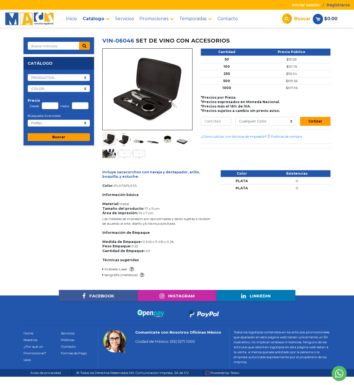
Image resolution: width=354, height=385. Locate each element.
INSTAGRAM (181, 296)
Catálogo (93, 18)
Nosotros (30, 340)
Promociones (153, 18)
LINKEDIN (260, 296)
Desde (34, 106)
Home (28, 333)
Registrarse (338, 4)
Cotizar (315, 121)
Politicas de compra (286, 136)
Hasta (64, 106)
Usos (27, 360)
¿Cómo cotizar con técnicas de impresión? (234, 136)
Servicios (124, 18)
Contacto (227, 18)
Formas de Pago (74, 353)
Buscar (58, 137)
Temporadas (193, 18)
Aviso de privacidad (45, 373)
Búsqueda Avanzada (44, 115)
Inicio (71, 18)
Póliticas (67, 340)
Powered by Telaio (224, 373)
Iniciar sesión (306, 4)
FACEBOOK (101, 296)
